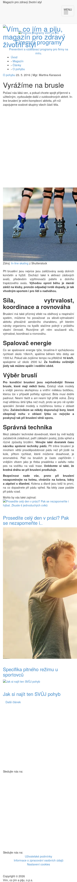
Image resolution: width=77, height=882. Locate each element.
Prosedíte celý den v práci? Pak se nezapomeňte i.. (36, 520)
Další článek (13, 702)
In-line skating (19, 263)
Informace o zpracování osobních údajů (38, 860)
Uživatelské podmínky (38, 856)
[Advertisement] (38, 147)
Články (17, 65)
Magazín (18, 61)
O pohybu (19, 69)
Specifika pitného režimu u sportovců (30, 672)
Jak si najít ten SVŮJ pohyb (31, 693)
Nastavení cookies (38, 864)
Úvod (14, 57)
